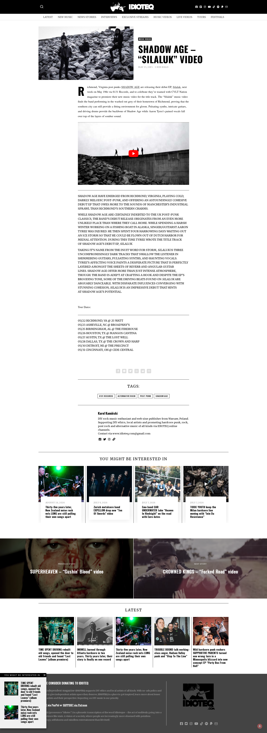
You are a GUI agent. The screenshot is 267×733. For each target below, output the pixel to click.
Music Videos (162, 17)
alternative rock (127, 396)
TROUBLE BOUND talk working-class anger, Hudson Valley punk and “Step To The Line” (172, 652)
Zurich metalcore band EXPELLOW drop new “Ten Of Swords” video (108, 510)
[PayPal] (222, 7)
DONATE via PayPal (48, 705)
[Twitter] (201, 7)
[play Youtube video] (133, 153)
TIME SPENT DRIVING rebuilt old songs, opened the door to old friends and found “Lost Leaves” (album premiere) (31, 692)
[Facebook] (196, 7)
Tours (201, 17)
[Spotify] (218, 7)
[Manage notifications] (259, 726)
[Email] (227, 7)
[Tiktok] (214, 7)
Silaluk (177, 87)
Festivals (217, 17)
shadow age (162, 396)
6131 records (106, 396)
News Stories (87, 17)
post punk (145, 396)
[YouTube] (209, 7)
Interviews (109, 17)
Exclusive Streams (135, 17)
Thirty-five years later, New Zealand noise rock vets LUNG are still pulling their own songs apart (30, 714)
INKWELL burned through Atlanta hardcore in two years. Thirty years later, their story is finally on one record (94, 654)
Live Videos (184, 17)
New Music (65, 17)
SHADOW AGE (130, 87)
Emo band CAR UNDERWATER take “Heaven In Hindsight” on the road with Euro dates (157, 512)
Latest (48, 17)
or (61, 705)
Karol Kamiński (108, 413)
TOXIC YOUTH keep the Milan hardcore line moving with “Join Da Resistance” (203, 512)
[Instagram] (205, 7)
